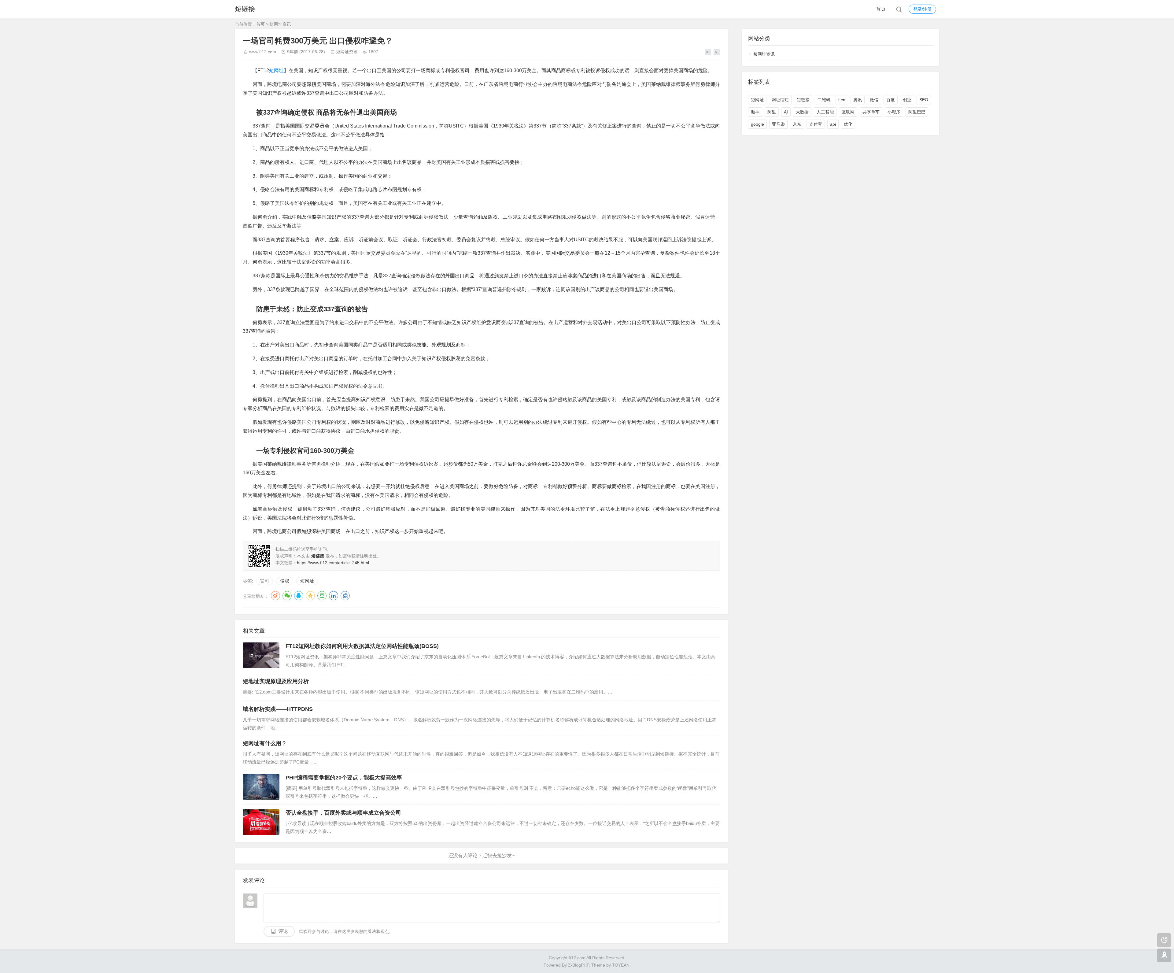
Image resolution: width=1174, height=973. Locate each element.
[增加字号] (708, 52)
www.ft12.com (262, 51)
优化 (848, 124)
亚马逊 (778, 124)
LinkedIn (333, 595)
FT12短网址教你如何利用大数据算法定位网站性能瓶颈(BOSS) (362, 646)
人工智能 (825, 111)
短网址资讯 (280, 24)
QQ (298, 595)
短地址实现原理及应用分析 (276, 681)
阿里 (771, 111)
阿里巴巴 (916, 111)
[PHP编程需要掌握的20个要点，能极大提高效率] (261, 787)
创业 (907, 99)
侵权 (284, 580)
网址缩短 (780, 99)
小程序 (894, 111)
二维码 (824, 99)
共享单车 (871, 111)
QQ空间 (310, 595)
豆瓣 (322, 595)
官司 (264, 580)
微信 (874, 99)
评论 (283, 931)
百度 (890, 99)
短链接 (245, 9)
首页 (881, 9)
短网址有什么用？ (265, 743)
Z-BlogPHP (578, 965)
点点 (345, 595)
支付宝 (815, 124)
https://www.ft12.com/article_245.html (333, 562)
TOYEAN (620, 965)
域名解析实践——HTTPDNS (278, 709)
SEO (923, 99)
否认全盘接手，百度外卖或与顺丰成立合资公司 (343, 813)
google (757, 124)
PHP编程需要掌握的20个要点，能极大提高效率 (344, 778)
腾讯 (857, 99)
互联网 (848, 111)
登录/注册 (922, 9)
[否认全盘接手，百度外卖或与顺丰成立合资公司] (261, 822)
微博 (275, 595)
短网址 (276, 70)
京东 (797, 124)
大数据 (802, 111)
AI (786, 111)
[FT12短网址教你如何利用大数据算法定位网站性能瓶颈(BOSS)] (261, 655)
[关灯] (1164, 940)
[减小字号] (717, 52)
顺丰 (755, 111)
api (833, 124)
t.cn (841, 99)
